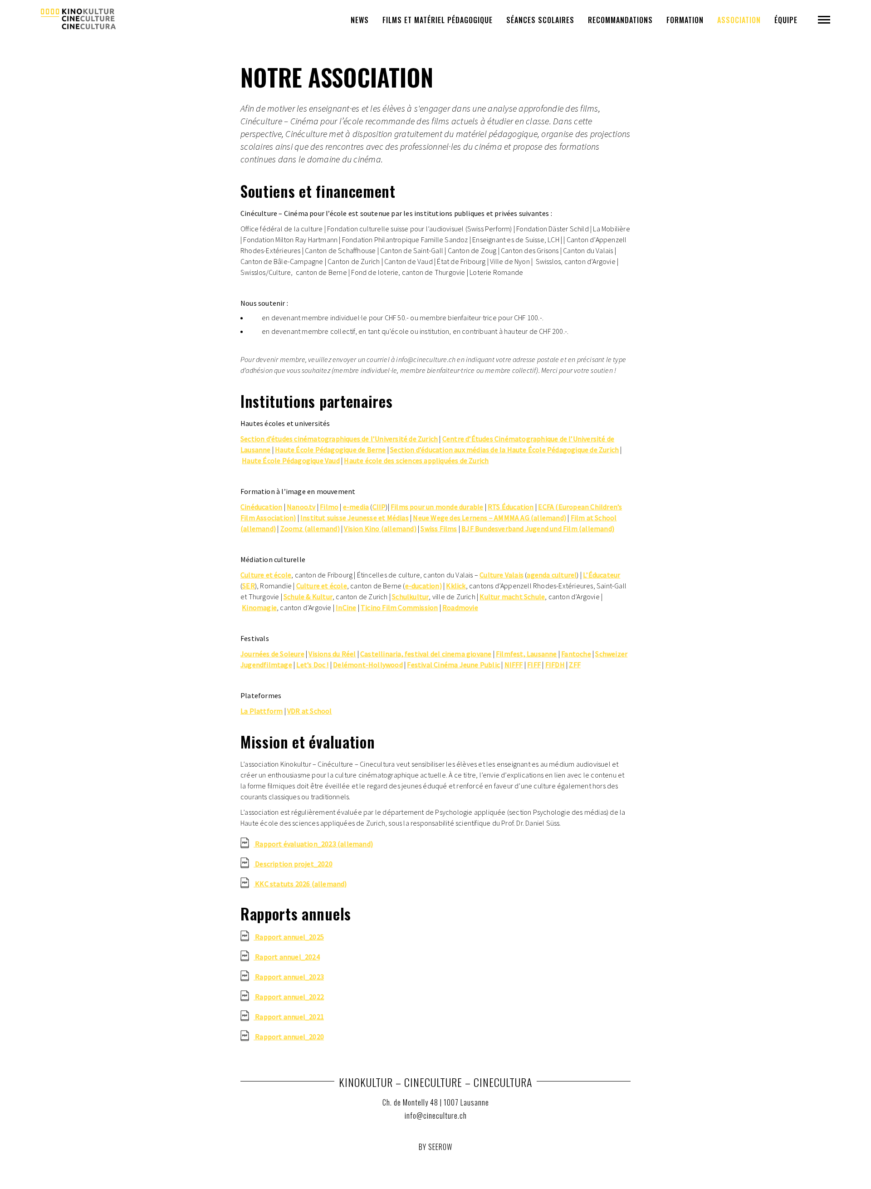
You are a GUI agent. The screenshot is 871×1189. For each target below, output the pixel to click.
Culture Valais (502, 574)
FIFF (534, 664)
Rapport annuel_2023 (289, 976)
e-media (356, 506)
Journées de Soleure (272, 653)
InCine (346, 607)
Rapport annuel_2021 (289, 1016)
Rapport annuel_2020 (289, 1036)
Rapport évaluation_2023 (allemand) (314, 843)
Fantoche (576, 653)
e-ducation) (423, 585)
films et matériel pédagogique (437, 20)
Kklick (455, 585)
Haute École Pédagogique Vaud (291, 460)
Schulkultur (410, 596)
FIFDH (555, 664)
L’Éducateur (601, 574)
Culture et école (265, 574)
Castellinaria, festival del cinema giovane (425, 653)
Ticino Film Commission (399, 607)
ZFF (575, 664)
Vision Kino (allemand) (380, 528)
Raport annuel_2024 (287, 956)
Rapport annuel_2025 (289, 936)
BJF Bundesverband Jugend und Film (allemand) (537, 528)
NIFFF (513, 664)
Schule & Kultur (308, 596)
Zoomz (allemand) (310, 528)
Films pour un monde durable (437, 506)
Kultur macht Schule (512, 596)
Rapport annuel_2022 (289, 996)
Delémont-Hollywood (368, 664)
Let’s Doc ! (312, 664)
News (360, 20)
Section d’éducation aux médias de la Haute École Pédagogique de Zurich (504, 449)
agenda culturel (552, 574)
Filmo (329, 506)
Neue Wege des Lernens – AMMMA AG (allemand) (489, 517)
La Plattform (261, 710)
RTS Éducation (511, 506)
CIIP (379, 506)
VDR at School (309, 710)
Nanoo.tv (301, 506)
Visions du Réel (332, 653)
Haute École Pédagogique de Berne (330, 449)
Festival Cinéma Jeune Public (453, 664)
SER (248, 585)
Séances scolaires (540, 20)
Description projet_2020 (294, 863)
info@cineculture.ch (436, 1115)
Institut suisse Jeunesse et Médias (354, 517)
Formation (685, 20)
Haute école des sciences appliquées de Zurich (416, 460)
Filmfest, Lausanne (526, 653)
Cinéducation (261, 506)
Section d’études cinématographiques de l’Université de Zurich (339, 438)
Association (739, 20)
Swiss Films (439, 528)
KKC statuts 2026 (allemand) (301, 883)
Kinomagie (259, 607)
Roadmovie (460, 607)
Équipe (786, 20)
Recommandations (620, 20)
